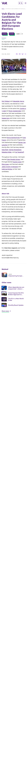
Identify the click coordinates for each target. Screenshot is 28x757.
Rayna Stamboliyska (13, 137)
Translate (11, 33)
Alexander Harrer (18, 101)
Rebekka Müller (7, 152)
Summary (4, 33)
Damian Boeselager (15, 150)
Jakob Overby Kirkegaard (10, 166)
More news (5, 311)
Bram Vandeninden (15, 111)
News (3, 8)
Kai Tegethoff (19, 152)
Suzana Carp (6, 118)
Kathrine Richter (7, 169)
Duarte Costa (17, 162)
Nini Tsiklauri (6, 101)
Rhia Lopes (5, 164)
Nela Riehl (5, 150)
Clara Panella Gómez (13, 159)
